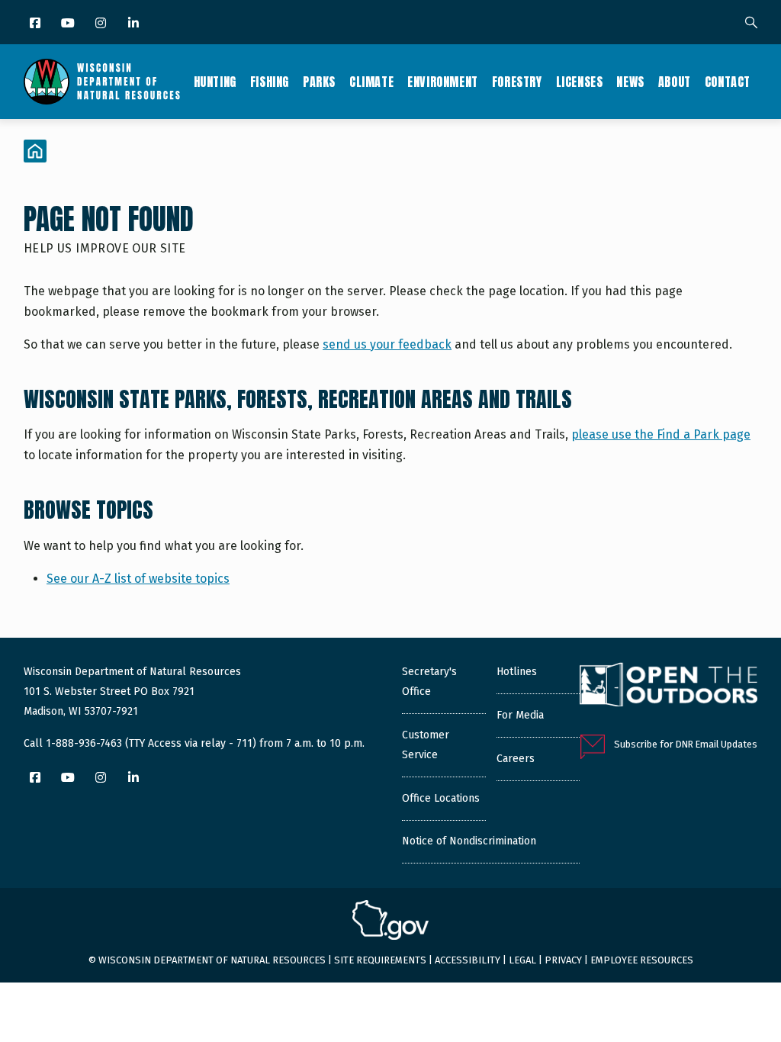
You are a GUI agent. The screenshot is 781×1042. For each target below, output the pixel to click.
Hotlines (517, 671)
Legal (522, 960)
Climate (371, 81)
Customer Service (425, 744)
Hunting (215, 81)
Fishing (269, 81)
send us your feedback (387, 344)
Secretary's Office (429, 681)
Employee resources (641, 960)
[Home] (102, 82)
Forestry (517, 81)
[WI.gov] (390, 922)
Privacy (563, 960)
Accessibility (467, 960)
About (674, 81)
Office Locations (441, 798)
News (630, 81)
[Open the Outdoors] (668, 686)
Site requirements (380, 960)
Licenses (579, 81)
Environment (442, 81)
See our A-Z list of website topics (138, 578)
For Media (520, 715)
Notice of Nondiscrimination (469, 841)
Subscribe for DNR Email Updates (685, 744)
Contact (727, 81)
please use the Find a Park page (660, 434)
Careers (516, 758)
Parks (319, 81)
